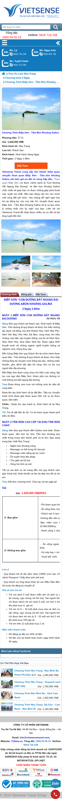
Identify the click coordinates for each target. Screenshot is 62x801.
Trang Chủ (31, 11)
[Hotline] (55, 794)
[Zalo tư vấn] (55, 783)
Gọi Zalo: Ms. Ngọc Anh (35, 52)
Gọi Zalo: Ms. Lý (5, 52)
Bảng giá (26, 294)
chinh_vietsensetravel (11, 65)
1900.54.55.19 (11, 37)
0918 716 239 (48, 35)
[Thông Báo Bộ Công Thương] (15, 789)
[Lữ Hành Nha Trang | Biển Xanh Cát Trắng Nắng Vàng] (3, 74)
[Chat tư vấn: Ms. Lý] (11, 54)
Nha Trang (23, 441)
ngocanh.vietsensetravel (41, 54)
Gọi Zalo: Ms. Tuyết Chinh (5, 63)
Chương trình (9, 294)
